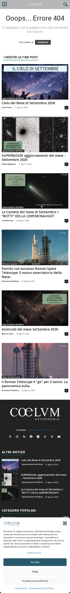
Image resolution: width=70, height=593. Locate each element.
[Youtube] (59, 437)
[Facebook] (10, 437)
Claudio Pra (7, 220)
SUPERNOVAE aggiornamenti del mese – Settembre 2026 (34, 157)
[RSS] (24, 437)
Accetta (35, 562)
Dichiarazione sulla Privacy (41, 588)
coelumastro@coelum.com (41, 430)
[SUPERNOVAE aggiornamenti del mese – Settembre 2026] (35, 134)
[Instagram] (17, 437)
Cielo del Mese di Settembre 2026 (28, 103)
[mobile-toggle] (4, 4)
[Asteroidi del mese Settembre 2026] (35, 308)
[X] (52, 437)
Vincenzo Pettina (10, 281)
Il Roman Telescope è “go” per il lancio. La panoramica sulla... (35, 384)
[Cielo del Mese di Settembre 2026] (35, 82)
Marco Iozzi (7, 333)
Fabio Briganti (9, 164)
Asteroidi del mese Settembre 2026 (30, 329)
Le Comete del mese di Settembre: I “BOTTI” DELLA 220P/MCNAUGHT (30, 214)
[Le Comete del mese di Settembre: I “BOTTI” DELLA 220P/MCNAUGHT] (35, 191)
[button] (65, 523)
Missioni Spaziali (10, 264)
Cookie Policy (20, 588)
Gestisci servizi (34, 553)
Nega (35, 571)
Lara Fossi (7, 107)
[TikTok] (45, 437)
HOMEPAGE (43, 42)
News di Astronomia (11, 377)
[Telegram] (38, 437)
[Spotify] (31, 437)
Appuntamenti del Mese (13, 98)
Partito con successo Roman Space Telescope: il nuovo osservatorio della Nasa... (32, 272)
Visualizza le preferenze (35, 580)
